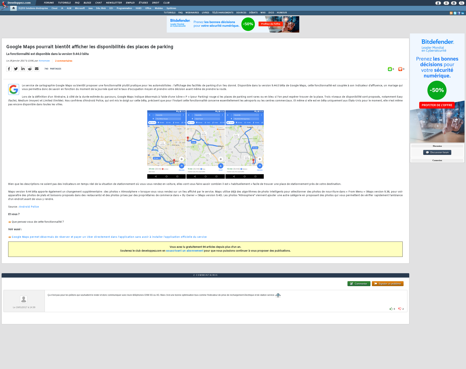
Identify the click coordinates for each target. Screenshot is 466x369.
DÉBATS (253, 12)
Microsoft (80, 8)
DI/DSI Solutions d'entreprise (33, 8)
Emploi (130, 2)
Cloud (54, 8)
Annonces (44, 60)
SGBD (139, 8)
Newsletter (114, 2)
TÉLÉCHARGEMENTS (222, 12)
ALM (69, 8)
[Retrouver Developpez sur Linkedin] (462, 13)
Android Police (29, 207)
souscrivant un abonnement (185, 251)
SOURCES (241, 12)
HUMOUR (282, 12)
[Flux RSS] (451, 13)
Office (148, 8)
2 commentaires (63, 61)
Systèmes (171, 8)
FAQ (77, 2)
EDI (111, 8)
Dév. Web (101, 8)
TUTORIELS (169, 12)
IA (62, 8)
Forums (49, 2)
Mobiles (159, 8)
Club (166, 2)
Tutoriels (64, 2)
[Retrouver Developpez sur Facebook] (458, 13)
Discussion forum (439, 152)
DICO (271, 12)
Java (90, 8)
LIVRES (205, 12)
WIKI (263, 12)
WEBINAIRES (192, 12)
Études (143, 2)
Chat (98, 2)
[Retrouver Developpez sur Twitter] (455, 13)
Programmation (124, 8)
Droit (155, 2)
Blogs (87, 2)
